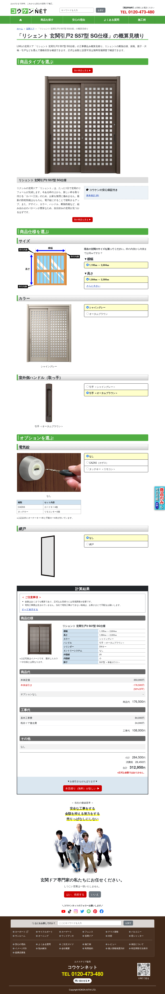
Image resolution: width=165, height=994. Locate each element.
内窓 (110, 935)
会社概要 (65, 948)
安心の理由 (78, 19)
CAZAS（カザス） (98, 462)
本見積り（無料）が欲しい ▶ (82, 788)
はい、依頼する (75, 894)
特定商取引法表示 (139, 948)
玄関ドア (30, 28)
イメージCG (20, 948)
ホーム (20, 28)
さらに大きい (93, 285)
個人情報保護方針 (116, 948)
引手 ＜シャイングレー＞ (102, 386)
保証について (137, 944)
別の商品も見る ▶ (82, 70)
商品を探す (47, 19)
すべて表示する (30, 609)
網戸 (91, 544)
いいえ (95, 894)
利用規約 (89, 948)
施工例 (142, 19)
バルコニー (136, 931)
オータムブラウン (98, 313)
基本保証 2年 (92, 195)
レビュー (112, 944)
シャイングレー (97, 307)
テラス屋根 (113, 931)
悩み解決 (42, 948)
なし (91, 456)
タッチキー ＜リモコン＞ (102, 469)
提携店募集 (20, 952)
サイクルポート (45, 931)
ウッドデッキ (67, 935)
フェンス (89, 931)
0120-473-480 (137, 12)
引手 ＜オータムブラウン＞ (103, 393)
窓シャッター (137, 935)
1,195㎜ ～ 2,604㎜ (99, 265)
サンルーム (20, 935)
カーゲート (66, 931)
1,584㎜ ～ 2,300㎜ (99, 279)
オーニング (43, 935)
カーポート (20, 931)
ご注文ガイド (67, 944)
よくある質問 (111, 19)
